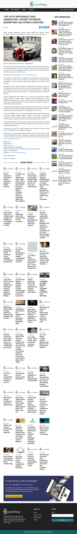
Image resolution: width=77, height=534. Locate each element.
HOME (6, 9)
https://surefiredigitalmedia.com (28, 75)
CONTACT (31, 9)
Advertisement (37, 517)
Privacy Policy (37, 515)
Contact (36, 519)
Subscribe (62, 520)
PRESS (24, 9)
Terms (35, 512)
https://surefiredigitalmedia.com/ (17, 152)
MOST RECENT (15, 9)
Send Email (10, 145)
